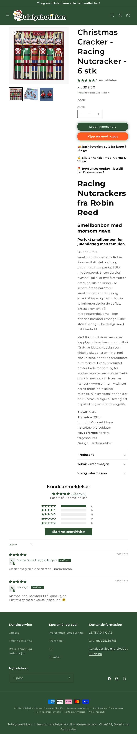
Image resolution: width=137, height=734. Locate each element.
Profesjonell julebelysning (66, 632)
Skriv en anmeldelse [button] (68, 531)
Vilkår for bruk (97, 712)
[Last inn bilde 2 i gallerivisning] (31, 94)
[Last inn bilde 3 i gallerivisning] (46, 94)
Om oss (14, 632)
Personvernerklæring (78, 708)
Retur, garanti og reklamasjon (20, 651)
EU (51, 649)
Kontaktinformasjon (75, 712)
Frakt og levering (20, 640)
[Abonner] (69, 678)
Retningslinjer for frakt (48, 712)
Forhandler (56, 640)
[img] (18, 555)
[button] (7, 15)
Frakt (80, 92)
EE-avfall (54, 657)
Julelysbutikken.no (33, 708)
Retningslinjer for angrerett (108, 708)
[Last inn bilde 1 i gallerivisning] (15, 94)
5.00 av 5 (78, 494)
